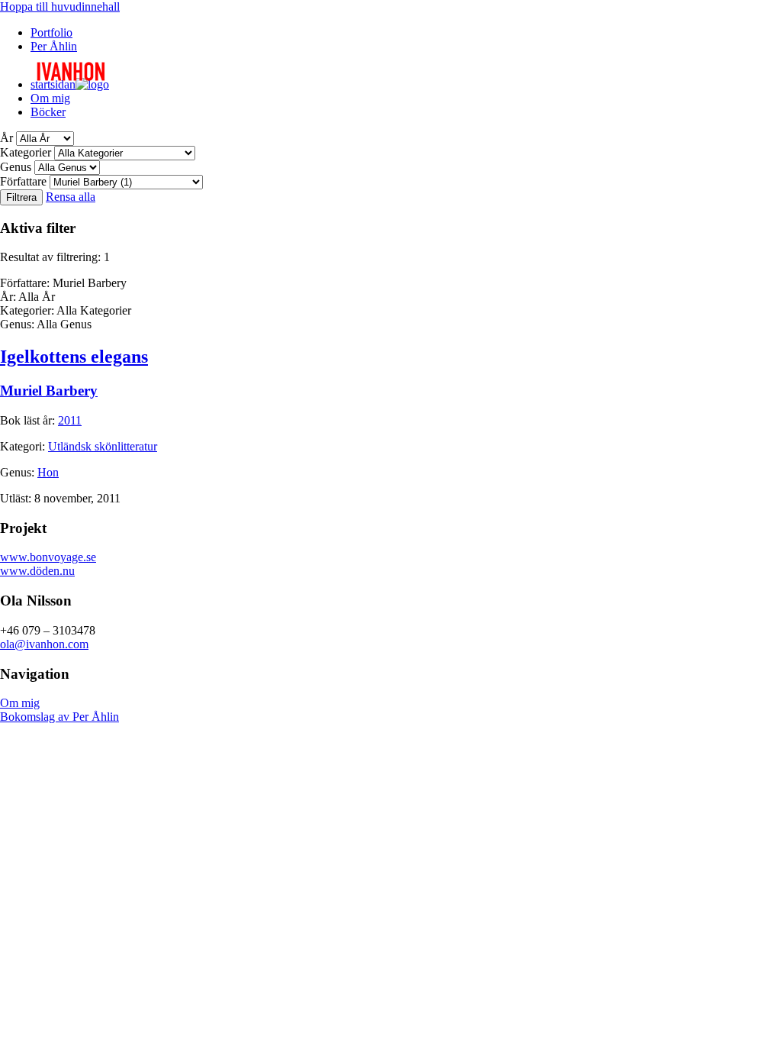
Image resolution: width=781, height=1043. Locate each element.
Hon (48, 472)
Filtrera (21, 197)
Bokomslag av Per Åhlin (59, 716)
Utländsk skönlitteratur (102, 446)
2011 (70, 420)
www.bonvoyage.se (48, 557)
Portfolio (51, 32)
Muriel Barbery (49, 391)
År (6, 137)
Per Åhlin (54, 46)
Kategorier (25, 152)
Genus (15, 166)
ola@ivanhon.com (44, 644)
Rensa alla (70, 196)
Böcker (48, 111)
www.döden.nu (37, 570)
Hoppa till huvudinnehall (60, 6)
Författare (23, 181)
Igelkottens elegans (74, 357)
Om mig (50, 98)
